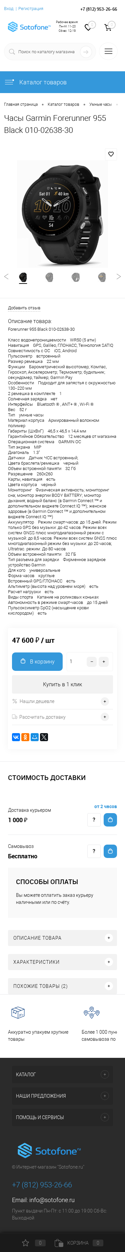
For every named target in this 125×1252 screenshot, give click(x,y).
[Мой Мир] (35, 737)
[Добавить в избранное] (111, 154)
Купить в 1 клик (62, 684)
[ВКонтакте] (16, 737)
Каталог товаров (42, 82)
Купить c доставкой (110, 820)
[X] (44, 737)
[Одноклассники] (25, 737)
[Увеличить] (62, 214)
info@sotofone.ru (52, 1199)
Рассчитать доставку (42, 717)
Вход (8, 8)
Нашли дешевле (37, 701)
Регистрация (30, 8)
